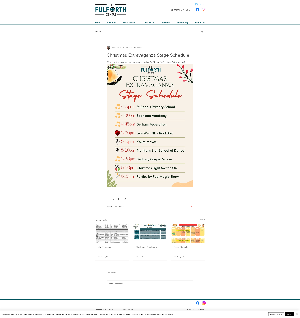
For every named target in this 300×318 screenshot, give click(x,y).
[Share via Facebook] (108, 199)
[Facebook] (197, 9)
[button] (148, 22)
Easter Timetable (181, 247)
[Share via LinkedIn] (119, 199)
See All (202, 220)
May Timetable (104, 247)
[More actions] (192, 47)
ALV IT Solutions (198, 310)
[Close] (297, 314)
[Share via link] (125, 199)
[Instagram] (203, 9)
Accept (289, 314)
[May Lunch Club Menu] (150, 233)
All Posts (98, 31)
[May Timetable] (112, 233)
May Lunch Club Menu (146, 247)
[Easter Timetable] (188, 233)
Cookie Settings (276, 314)
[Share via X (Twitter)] (113, 199)
